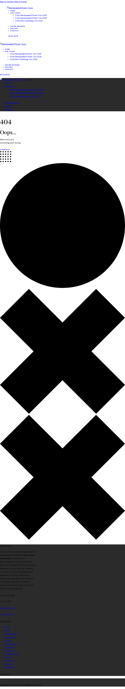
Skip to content (7, 1)
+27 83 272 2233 (7, 614)
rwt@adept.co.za (8, 608)
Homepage (5, 150)
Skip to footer (21, 1)
